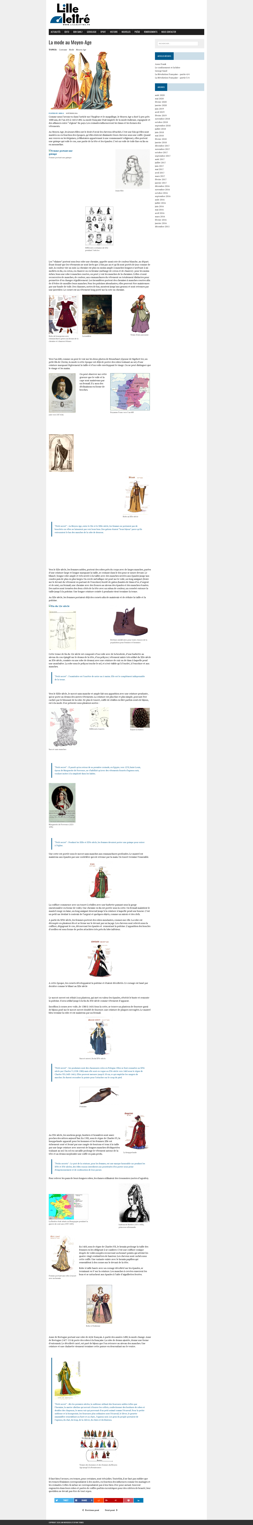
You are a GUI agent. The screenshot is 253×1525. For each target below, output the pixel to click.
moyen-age (81, 49)
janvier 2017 (161, 182)
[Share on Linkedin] (138, 1500)
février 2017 (161, 179)
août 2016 (160, 199)
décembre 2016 (162, 186)
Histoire (114, 31)
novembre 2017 (162, 149)
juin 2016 (159, 206)
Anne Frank (160, 64)
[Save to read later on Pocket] (128, 1500)
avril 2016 (159, 213)
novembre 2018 (162, 118)
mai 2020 (159, 98)
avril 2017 (159, 172)
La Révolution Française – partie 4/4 (172, 74)
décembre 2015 (162, 226)
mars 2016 (160, 216)
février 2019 (161, 115)
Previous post (92, 1510)
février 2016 (161, 219)
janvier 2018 (161, 142)
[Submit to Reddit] (99, 1500)
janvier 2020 (161, 105)
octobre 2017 (161, 152)
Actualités (55, 31)
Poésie (137, 31)
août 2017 (160, 159)
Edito (66, 31)
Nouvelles (126, 31)
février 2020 (161, 101)
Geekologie (91, 31)
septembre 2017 (163, 155)
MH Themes (80, 1522)
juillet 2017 (160, 162)
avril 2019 (159, 112)
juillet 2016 (160, 202)
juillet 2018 (160, 128)
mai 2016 (159, 209)
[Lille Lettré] (126, 14)
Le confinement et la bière (167, 67)
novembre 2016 (162, 189)
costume (63, 49)
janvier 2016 (161, 223)
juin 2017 (159, 166)
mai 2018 (159, 135)
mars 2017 (160, 176)
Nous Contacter (168, 31)
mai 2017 (159, 169)
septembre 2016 (163, 196)
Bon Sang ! (78, 31)
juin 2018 (159, 132)
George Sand (161, 70)
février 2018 (161, 139)
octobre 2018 (161, 122)
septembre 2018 (163, 125)
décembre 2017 (162, 145)
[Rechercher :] (177, 43)
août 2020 (160, 95)
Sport (103, 31)
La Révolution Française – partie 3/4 (172, 77)
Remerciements (150, 31)
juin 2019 (159, 108)
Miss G (61, 113)
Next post (110, 1510)
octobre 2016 (161, 192)
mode (71, 49)
